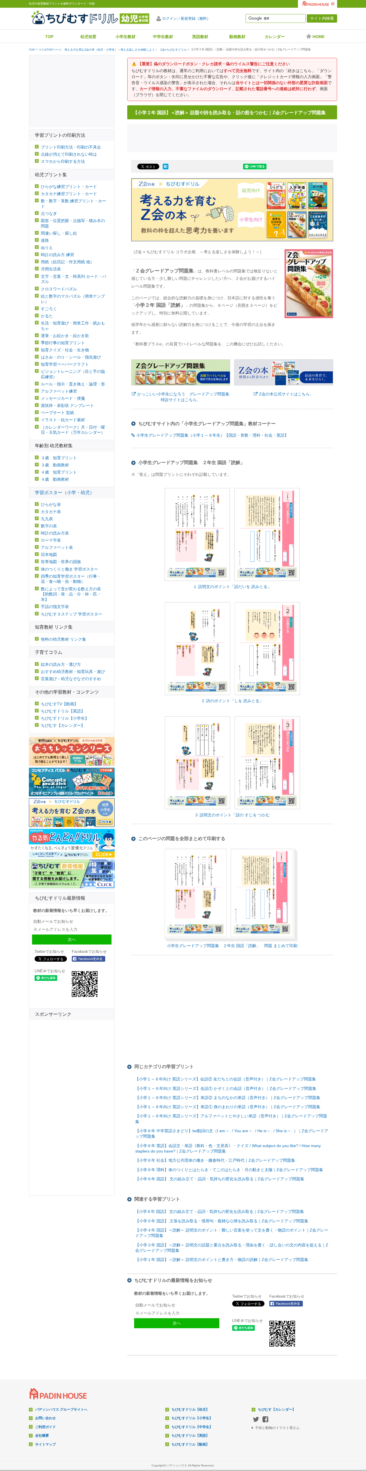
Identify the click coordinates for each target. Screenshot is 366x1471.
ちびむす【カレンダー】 (63, 725)
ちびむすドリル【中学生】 (192, 1427)
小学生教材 (126, 36)
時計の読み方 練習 (57, 254)
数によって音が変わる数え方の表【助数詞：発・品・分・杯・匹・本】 (71, 594)
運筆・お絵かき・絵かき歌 (65, 335)
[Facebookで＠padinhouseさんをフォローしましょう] (288, 1303)
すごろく (49, 308)
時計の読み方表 (55, 533)
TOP (49, 36)
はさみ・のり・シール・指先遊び (71, 357)
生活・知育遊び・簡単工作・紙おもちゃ (73, 326)
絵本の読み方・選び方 (61, 664)
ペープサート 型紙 (57, 412)
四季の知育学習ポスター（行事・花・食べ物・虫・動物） (71, 579)
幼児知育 (88, 36)
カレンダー (275, 36)
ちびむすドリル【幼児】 (190, 1409)
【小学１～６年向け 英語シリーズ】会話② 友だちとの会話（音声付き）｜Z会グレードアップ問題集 (225, 1079)
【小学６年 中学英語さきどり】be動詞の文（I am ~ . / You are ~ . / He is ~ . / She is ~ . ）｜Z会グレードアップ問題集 (231, 1134)
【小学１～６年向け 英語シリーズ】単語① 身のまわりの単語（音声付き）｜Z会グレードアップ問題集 (227, 1106)
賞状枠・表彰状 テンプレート (67, 405)
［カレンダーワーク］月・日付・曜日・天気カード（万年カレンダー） (73, 430)
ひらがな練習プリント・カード (69, 186)
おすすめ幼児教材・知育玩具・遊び (73, 671)
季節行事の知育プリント (63, 342)
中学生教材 (163, 36)
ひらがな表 (51, 504)
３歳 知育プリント (59, 458)
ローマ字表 (51, 540)
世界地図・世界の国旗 (61, 561)
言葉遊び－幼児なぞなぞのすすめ (71, 678)
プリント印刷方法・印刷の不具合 (71, 147)
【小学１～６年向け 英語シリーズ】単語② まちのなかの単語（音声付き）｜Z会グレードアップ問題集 (227, 1097)
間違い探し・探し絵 (59, 233)
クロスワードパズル (59, 289)
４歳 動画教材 (55, 479)
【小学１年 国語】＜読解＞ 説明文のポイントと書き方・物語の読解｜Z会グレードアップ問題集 (221, 1259)
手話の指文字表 (55, 606)
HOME (319, 36)
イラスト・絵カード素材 (63, 419)
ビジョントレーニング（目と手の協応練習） (73, 374)
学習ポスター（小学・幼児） (64, 492)
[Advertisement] (232, 137)
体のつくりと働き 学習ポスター (69, 569)
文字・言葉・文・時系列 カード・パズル (73, 279)
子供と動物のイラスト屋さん (277, 1428)
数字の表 (49, 526)
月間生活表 (51, 269)
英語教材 (200, 36)
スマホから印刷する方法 (63, 161)
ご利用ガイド (45, 1427)
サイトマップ (45, 1444)
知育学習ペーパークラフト (65, 364)
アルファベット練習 (59, 391)
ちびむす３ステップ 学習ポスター (71, 614)
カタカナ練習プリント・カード (69, 193)
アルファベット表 (57, 547)
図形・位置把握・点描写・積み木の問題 (73, 223)
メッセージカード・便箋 (63, 398)
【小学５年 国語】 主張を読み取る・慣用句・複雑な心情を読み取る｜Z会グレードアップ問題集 (221, 1221)
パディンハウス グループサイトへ (61, 1409)
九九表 (47, 518)
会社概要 (42, 1436)
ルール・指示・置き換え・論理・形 (73, 384)
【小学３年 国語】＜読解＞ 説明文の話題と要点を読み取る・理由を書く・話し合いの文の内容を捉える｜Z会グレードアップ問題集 (231, 1248)
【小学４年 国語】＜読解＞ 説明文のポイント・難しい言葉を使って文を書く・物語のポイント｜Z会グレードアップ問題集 (231, 1233)
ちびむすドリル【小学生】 (65, 718)
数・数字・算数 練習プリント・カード (73, 204)
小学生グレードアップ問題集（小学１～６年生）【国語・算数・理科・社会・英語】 (212, 435)
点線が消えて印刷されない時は (69, 154)
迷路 (45, 240)
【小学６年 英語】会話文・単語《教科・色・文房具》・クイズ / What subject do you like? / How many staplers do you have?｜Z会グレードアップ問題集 (228, 1148)
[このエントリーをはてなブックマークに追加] (165, 169)
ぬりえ (47, 247)
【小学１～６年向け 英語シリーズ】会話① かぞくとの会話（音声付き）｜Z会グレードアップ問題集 (225, 1088)
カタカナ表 (51, 511)
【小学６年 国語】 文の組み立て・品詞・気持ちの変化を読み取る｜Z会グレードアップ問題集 (219, 1179)
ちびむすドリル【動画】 (190, 1444)
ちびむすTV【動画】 (59, 704)
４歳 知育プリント (59, 472)
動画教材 (237, 36)
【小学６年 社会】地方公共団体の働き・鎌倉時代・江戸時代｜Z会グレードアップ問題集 (215, 1160)
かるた (47, 316)
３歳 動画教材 (55, 465)
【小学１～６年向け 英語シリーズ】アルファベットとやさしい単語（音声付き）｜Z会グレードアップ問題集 (231, 1119)
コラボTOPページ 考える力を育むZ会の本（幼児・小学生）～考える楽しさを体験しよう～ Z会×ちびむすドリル (112, 49)
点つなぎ (49, 213)
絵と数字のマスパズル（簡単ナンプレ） (73, 299)
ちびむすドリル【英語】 (63, 711)
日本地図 (49, 554)
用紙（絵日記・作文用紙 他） (67, 262)
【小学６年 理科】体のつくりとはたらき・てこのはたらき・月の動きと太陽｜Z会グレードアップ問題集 (229, 1169)
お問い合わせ (45, 1418)
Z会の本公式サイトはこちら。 (286, 394)
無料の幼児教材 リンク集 (63, 639)
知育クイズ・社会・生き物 (65, 350)
